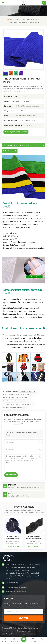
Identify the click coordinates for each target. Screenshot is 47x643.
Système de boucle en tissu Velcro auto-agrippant (17, 404)
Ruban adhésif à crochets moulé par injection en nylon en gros (13, 538)
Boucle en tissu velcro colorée (11, 401)
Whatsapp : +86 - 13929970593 (16, 591)
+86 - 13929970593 (12, 583)
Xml (12, 631)
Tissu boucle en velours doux (27, 391)
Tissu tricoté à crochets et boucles (12, 407)
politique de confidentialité (25, 631)
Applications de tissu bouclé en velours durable (16, 394)
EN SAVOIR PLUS (13, 546)
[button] (44, 533)
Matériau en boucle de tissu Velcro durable (15, 397)
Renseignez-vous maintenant (17, 132)
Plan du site (6, 631)
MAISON (12, 19)
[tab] (9, 151)
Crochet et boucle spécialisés (27, 19)
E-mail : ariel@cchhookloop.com (16, 587)
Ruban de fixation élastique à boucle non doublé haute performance (34, 538)
